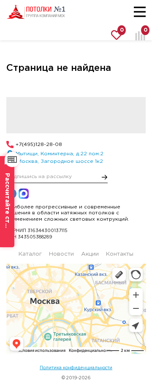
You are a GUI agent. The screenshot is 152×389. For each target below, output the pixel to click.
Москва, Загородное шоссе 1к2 (59, 161)
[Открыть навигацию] (140, 11)
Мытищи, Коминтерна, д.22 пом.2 (59, 153)
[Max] (24, 194)
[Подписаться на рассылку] (105, 177)
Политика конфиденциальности (76, 368)
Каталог (30, 254)
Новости (61, 254)
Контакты (119, 254)
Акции (90, 254)
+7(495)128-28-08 (39, 144)
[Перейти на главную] (35, 11)
